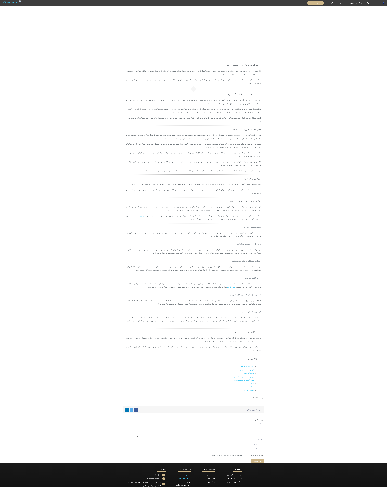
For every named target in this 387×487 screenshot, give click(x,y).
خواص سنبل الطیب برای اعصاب (244, 370)
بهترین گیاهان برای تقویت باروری (243, 380)
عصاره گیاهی (231, 287)
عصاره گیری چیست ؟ (247, 373)
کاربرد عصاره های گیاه (183, 485)
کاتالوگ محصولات (185, 478)
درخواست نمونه (186, 482)
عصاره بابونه (250, 387)
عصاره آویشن (250, 383)
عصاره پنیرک (142, 216)
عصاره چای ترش (248, 390)
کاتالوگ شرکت (186, 475)
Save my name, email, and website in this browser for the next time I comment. (237, 455)
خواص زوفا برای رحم (247, 366)
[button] (302, 2)
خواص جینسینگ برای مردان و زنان (243, 376)
